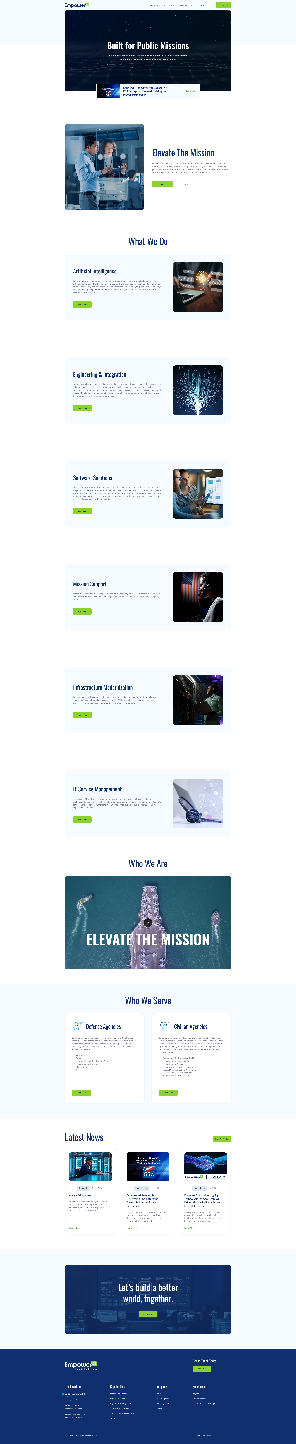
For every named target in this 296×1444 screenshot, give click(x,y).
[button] (211, 5)
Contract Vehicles (200, 1398)
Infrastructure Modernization (122, 1413)
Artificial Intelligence (118, 1394)
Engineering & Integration (120, 1403)
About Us (159, 1394)
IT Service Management (119, 1408)
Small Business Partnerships (204, 1403)
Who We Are (148, 863)
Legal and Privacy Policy (203, 1435)
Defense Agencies (163, 1398)
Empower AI (76, 1435)
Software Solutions (118, 1398)
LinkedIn (159, 1408)
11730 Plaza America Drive (76, 1394)
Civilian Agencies (162, 1403)
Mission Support (116, 1418)
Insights (196, 1394)
